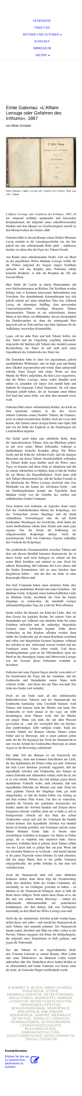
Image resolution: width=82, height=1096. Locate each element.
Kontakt (42, 41)
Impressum (42, 48)
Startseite (42, 20)
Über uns (42, 27)
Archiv (41, 55)
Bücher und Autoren (41, 34)
